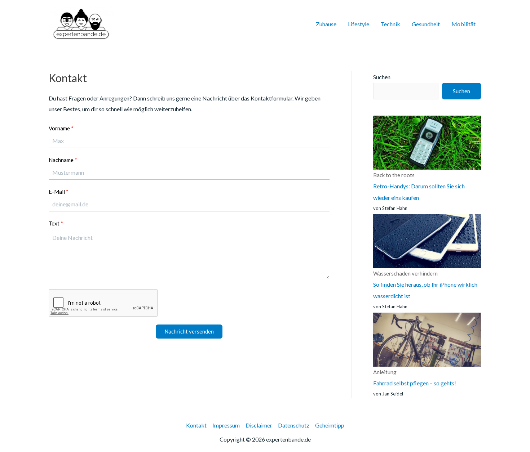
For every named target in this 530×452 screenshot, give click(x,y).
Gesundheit (426, 24)
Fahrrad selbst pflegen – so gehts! (414, 377)
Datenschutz (293, 425)
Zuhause (326, 24)
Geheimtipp (329, 425)
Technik (390, 24)
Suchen (381, 76)
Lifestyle (358, 24)
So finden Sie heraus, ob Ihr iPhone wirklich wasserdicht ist (425, 284)
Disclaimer (259, 425)
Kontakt (196, 425)
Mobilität (463, 24)
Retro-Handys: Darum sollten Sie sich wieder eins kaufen (419, 186)
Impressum (226, 425)
